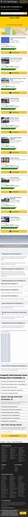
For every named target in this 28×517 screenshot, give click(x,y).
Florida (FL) (20, 478)
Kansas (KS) (3, 482)
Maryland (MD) (12, 484)
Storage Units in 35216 (5, 355)
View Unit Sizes (15, 52)
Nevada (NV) (3, 488)
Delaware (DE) (12, 478)
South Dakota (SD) (13, 493)
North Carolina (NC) (21, 489)
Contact (2, 466)
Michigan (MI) (3, 485)
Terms (2, 469)
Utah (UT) (11, 494)
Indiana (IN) (12, 481)
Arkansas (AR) (3, 477)
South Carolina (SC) (4, 493)
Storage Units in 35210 (5, 341)
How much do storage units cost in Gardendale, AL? (14, 381)
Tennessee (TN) (21, 493)
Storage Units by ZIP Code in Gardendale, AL (12, 409)
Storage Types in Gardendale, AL (9, 421)
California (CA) (12, 477)
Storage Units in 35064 (5, 349)
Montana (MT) (12, 486)
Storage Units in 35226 (5, 359)
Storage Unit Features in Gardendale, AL (11, 418)
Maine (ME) (3, 484)
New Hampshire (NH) (13, 488)
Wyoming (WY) (12, 497)
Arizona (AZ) (20, 476)
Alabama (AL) (3, 476)
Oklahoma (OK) (21, 490)
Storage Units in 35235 (5, 336)
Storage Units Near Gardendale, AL (10, 406)
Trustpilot (16, 466)
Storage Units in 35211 (5, 346)
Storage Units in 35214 (5, 335)
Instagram (16, 469)
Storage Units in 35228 (5, 354)
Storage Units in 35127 (5, 351)
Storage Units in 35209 (5, 348)
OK (23, 513)
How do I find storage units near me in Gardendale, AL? (14, 384)
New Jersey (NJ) (21, 488)
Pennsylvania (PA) (13, 492)
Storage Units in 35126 (5, 345)
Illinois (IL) (3, 481)
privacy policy (14, 515)
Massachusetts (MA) (21, 484)
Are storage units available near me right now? (12, 390)
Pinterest (16, 470)
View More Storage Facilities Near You (14, 246)
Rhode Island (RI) (21, 492)
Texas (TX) (3, 494)
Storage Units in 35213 (5, 342)
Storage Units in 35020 (5, 357)
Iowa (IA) (19, 481)
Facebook (16, 468)
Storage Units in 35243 (5, 352)
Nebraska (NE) (21, 486)
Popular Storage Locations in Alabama (10, 412)
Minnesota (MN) (12, 485)
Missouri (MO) (3, 486)
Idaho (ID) (20, 480)
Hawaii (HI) (12, 480)
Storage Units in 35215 (5, 333)
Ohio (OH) (11, 490)
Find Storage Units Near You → (8, 507)
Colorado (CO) (20, 477)
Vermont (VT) (20, 494)
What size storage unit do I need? (9, 387)
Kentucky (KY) (12, 482)
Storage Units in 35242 (5, 358)
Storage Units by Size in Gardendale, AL (11, 415)
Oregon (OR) (3, 492)
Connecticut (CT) (4, 478)
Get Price (24, 1)
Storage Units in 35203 (5, 339)
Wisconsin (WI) (4, 497)
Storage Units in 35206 (5, 338)
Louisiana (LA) (20, 482)
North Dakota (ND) (4, 490)
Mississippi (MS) (21, 485)
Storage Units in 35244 (5, 361)
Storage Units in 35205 (5, 344)
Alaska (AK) (12, 476)
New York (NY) (12, 489)
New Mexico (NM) (4, 489)
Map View (4, 33)
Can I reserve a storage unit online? (10, 393)
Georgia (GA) (3, 480)
